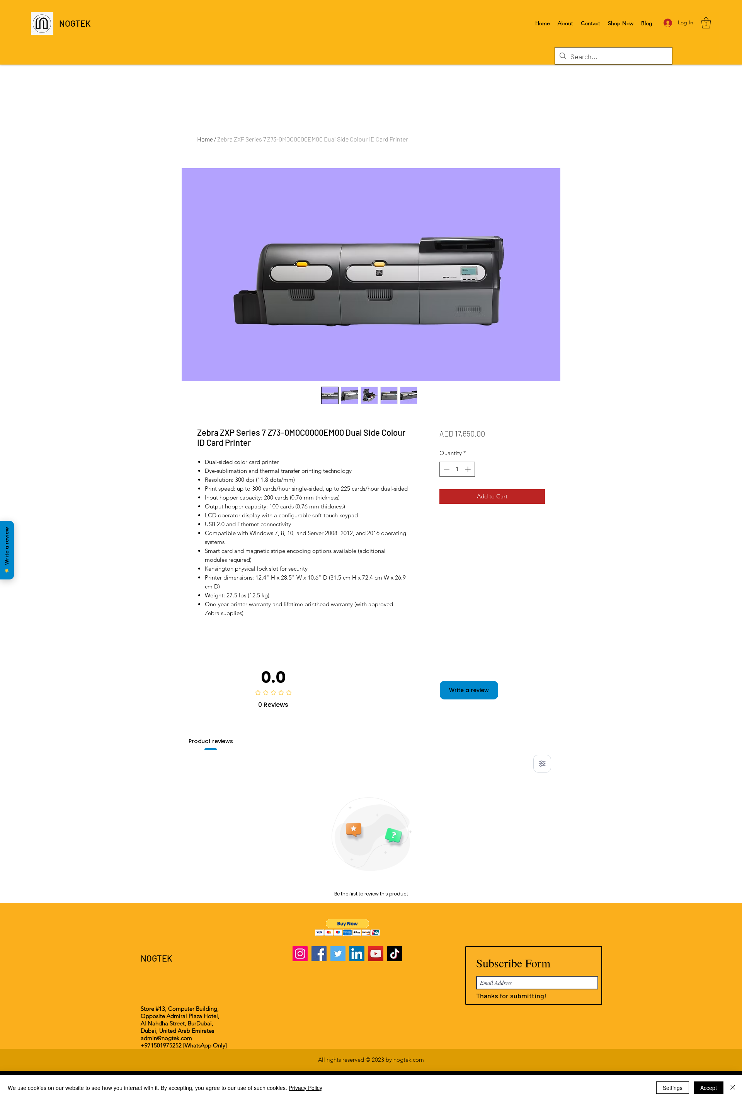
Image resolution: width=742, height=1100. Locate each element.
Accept (708, 1087)
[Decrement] (446, 469)
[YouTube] (375, 953)
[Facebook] (319, 953)
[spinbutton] (457, 469)
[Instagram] (300, 953)
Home (205, 139)
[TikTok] (394, 953)
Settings (672, 1087)
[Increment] (468, 469)
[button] (706, 23)
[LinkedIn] (356, 953)
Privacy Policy (305, 1087)
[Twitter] (337, 953)
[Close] (732, 1087)
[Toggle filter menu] (542, 764)
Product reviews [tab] (211, 741)
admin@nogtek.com (166, 1038)
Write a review (469, 690)
